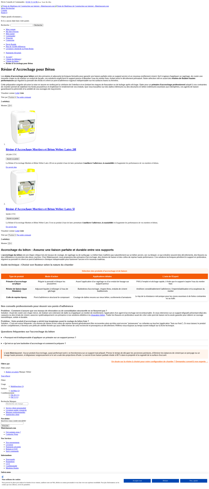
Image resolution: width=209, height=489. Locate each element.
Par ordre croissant (24, 97)
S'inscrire (9, 38)
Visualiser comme (8, 93)
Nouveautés (10, 459)
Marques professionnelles (15, 412)
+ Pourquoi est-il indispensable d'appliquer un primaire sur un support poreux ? (39, 337)
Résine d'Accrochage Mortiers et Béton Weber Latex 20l (41, 149)
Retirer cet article (12, 372)
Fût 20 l (15, 395)
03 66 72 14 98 (32, 2)
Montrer (4, 105)
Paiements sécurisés (13, 447)
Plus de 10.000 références (15, 46)
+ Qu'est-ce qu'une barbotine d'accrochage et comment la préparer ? (34, 343)
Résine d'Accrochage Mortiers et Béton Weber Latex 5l (40, 209)
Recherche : (5, 25)
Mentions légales (12, 468)
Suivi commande (12, 451)
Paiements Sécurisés (13, 53)
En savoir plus (11, 167)
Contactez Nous (12, 434)
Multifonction (17, 386)
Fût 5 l (14, 397)
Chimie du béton (12, 61)
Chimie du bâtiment (13, 59)
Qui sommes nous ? (13, 432)
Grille (17, 93)
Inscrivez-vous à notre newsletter (13, 421)
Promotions (10, 462)
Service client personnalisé (16, 408)
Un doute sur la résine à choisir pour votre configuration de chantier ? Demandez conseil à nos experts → (159, 362)
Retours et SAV (12, 449)
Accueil (9, 57)
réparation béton (98, 315)
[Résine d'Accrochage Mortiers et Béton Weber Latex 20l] (24, 144)
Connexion (10, 40)
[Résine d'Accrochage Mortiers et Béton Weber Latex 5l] (24, 204)
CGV (8, 464)
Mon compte (10, 29)
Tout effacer (5, 376)
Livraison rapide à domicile (16, 410)
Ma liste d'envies (12, 32)
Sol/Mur (15, 391)
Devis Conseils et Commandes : (13, 2)
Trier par (4, 97)
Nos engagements (12, 442)
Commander (10, 36)
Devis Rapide (11, 44)
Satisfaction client (12, 414)
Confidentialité (11, 466)
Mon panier (10, 34)
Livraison (9, 445)
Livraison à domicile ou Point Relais (20, 49)
